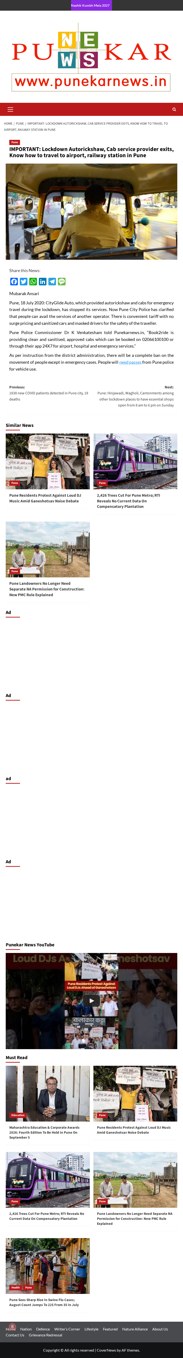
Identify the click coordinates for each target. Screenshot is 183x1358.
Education (18, 1115)
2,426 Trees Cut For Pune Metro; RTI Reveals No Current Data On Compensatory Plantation (128, 501)
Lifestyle (91, 1329)
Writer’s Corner (67, 1329)
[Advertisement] (91, 654)
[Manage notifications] (12, 1326)
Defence (43, 1329)
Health (15, 1288)
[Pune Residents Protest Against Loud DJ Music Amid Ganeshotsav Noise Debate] (48, 461)
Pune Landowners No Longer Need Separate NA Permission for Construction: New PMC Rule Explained (46, 589)
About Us (160, 1329)
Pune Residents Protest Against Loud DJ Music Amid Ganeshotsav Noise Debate (45, 498)
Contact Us (15, 1335)
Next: (135, 396)
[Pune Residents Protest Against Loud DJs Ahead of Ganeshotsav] (91, 1001)
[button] (10, 109)
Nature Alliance (135, 1329)
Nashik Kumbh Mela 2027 (90, 5)
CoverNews (106, 1350)
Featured (110, 1329)
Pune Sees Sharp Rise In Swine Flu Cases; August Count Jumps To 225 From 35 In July (44, 1302)
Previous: (48, 393)
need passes (130, 362)
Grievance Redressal (45, 1335)
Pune (14, 142)
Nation (26, 1329)
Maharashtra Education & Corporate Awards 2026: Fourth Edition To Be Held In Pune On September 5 (44, 1132)
